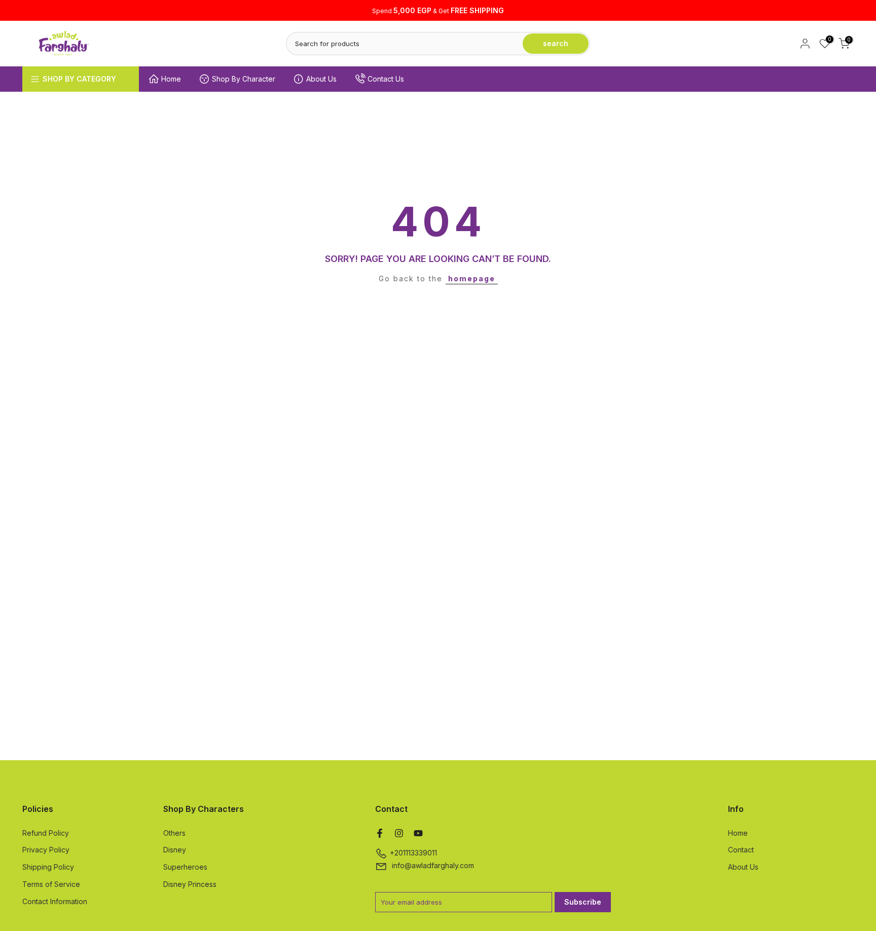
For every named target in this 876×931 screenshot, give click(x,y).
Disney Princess (189, 884)
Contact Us (386, 79)
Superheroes (185, 867)
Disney (174, 849)
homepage (471, 278)
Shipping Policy (48, 867)
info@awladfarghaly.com (433, 865)
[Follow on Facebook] (379, 833)
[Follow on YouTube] (418, 833)
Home (171, 79)
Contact (741, 849)
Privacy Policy (45, 849)
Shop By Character (243, 79)
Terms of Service (51, 884)
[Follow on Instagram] (399, 833)
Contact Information (54, 901)
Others (174, 833)
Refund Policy (45, 833)
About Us (321, 79)
